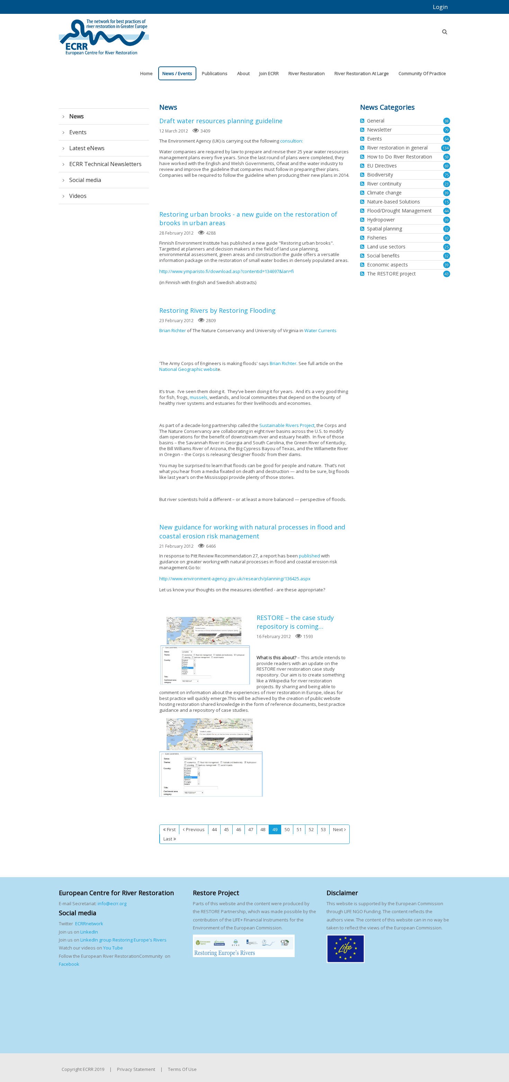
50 (287, 829)
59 (447, 157)
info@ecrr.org (112, 903)
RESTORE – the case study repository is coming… (205, 650)
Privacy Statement (136, 1069)
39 (447, 193)
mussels (198, 397)
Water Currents (320, 330)
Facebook (69, 964)
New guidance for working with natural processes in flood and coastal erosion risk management (252, 531)
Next (338, 829)
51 (299, 829)
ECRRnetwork (89, 923)
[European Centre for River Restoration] (104, 34)
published (309, 556)
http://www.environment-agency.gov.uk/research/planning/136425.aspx (235, 578)
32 (447, 228)
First (171, 829)
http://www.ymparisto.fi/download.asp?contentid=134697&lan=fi (226, 271)
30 (447, 237)
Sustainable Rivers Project (286, 425)
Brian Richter (172, 330)
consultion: (291, 141)
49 (275, 829)
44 (214, 829)
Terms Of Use (182, 1069)
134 (446, 148)
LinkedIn (89, 932)
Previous (195, 829)
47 (250, 829)
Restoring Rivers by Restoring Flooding (217, 310)
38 (447, 121)
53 (323, 829)
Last (167, 839)
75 (447, 175)
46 (238, 829)
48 (262, 829)
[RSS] (363, 121)
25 (447, 246)
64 (447, 139)
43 (447, 273)
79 (447, 130)
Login (440, 7)
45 (226, 829)
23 (447, 184)
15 (447, 201)
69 (447, 166)
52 (311, 829)
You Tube (112, 948)
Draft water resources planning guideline (221, 121)
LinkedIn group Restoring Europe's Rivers (123, 940)
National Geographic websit (188, 369)
